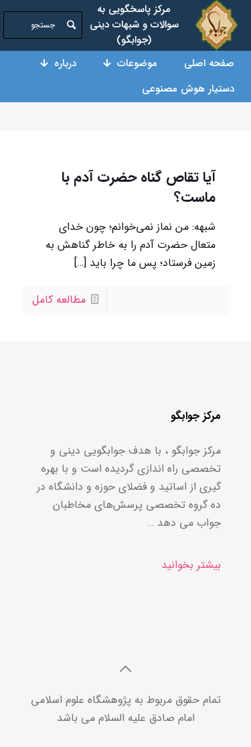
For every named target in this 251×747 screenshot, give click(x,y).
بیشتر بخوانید (191, 565)
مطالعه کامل (59, 299)
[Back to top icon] (126, 670)
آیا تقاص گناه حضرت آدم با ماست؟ (139, 187)
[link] (216, 25)
